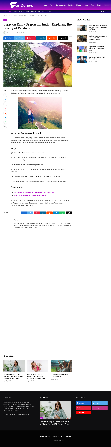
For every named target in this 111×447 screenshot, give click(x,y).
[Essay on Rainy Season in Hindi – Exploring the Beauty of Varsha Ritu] (37, 64)
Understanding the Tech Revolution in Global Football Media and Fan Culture (13, 376)
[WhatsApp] (5, 122)
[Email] (5, 126)
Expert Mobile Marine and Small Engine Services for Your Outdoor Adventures (33, 11)
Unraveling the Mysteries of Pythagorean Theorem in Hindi (34, 192)
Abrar (10, 33)
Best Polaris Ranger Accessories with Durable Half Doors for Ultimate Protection (98, 37)
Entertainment (60, 5)
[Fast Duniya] (21, 5)
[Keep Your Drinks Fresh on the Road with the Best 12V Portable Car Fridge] (82, 28)
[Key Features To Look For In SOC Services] (82, 59)
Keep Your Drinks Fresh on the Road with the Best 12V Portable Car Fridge (98, 27)
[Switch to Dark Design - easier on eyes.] (107, 11)
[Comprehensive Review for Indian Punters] (61, 366)
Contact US (58, 436)
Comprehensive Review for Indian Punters (60, 375)
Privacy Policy (45, 436)
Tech (92, 5)
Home (45, 5)
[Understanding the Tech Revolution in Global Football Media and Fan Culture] (14, 366)
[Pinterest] (5, 108)
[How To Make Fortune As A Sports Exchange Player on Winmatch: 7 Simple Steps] (37, 366)
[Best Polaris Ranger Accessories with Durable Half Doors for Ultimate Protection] (82, 38)
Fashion (70, 5)
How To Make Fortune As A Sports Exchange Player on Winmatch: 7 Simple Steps (36, 376)
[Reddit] (5, 113)
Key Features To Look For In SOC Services (97, 58)
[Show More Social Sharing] (70, 38)
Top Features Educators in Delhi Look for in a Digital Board (96, 48)
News (51, 5)
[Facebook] (5, 95)
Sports (86, 5)
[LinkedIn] (5, 104)
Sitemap (68, 436)
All (5, 20)
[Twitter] (5, 99)
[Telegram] (5, 117)
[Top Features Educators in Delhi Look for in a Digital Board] (82, 49)
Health (78, 5)
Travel (99, 5)
